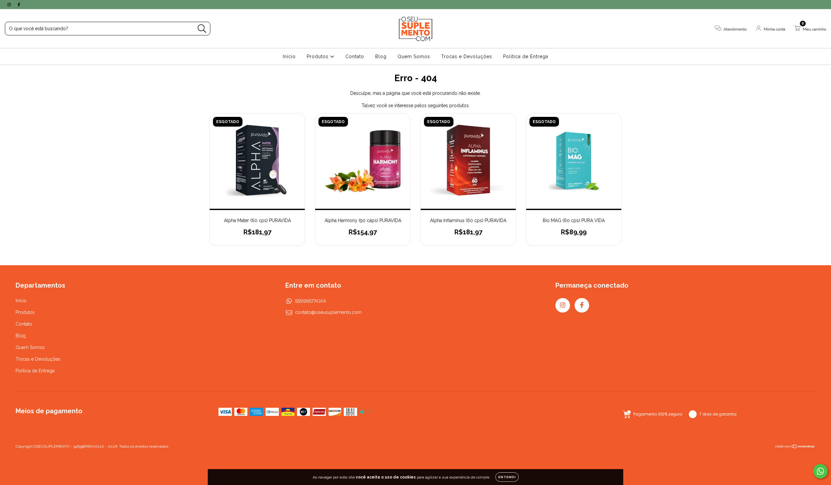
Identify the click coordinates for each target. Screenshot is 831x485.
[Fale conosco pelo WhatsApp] (820, 471)
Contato (354, 56)
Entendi (507, 477)
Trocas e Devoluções (466, 56)
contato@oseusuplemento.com (328, 312)
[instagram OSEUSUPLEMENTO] (10, 4)
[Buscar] (202, 28)
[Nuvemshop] (795, 447)
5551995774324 (310, 300)
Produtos (318, 56)
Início (289, 56)
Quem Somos (414, 56)
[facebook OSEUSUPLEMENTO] (19, 4)
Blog (381, 56)
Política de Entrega (525, 56)
